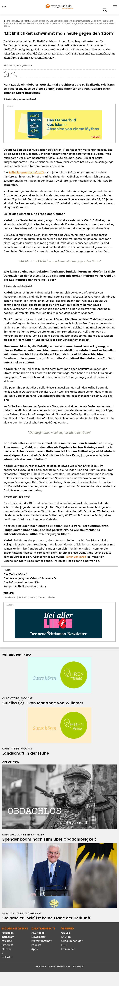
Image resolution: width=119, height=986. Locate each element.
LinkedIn (6, 957)
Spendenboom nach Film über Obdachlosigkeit (49, 839)
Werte (41, 597)
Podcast (36, 945)
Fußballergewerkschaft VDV (26, 172)
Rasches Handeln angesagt (21, 913)
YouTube (6, 940)
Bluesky (6, 949)
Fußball (23, 597)
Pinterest (7, 945)
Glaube (51, 597)
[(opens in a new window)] (58, 124)
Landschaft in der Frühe (25, 753)
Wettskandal (9, 597)
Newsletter (38, 936)
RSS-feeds (37, 932)
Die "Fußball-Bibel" (15, 574)
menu (4, 7)
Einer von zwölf (76, 556)
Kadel (32, 597)
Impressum (77, 966)
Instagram (8, 936)
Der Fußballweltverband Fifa (21, 582)
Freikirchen (68, 949)
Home (6, 74)
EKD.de (66, 936)
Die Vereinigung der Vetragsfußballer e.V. (30, 578)
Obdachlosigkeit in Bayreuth (23, 834)
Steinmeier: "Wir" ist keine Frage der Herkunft (46, 918)
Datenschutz (63, 966)
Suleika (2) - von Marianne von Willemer (42, 703)
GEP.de (65, 932)
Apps (34, 949)
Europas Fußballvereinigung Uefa (24, 586)
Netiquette (41, 966)
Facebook (7, 932)
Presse (51, 966)
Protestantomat (41, 940)
